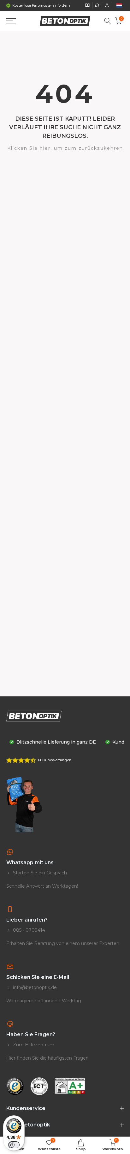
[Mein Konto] (107, 5)
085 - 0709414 (28, 930)
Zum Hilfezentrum (33, 1045)
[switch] (14, 1144)
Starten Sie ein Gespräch (39, 873)
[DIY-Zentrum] (87, 5)
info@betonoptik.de (34, 987)
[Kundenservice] (97, 5)
